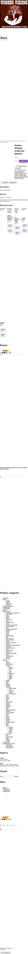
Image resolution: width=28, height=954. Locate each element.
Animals (8, 600)
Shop (5, 96)
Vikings (11, 692)
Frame (7, 699)
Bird (7, 683)
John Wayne (9, 603)
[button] (16, 776)
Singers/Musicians (10, 647)
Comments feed (6, 790)
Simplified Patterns (10, 722)
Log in (4, 787)
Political (8, 643)
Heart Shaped (9, 701)
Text (7, 735)
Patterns (5, 141)
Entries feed (6, 788)
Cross (7, 695)
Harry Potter (24, 176)
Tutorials (10, 88)
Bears (7, 615)
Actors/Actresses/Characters (12, 612)
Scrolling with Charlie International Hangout (17, 80)
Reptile (10, 677)
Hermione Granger (19, 178)
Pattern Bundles (6, 611)
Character (10, 141)
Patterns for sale (14, 100)
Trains (7, 654)
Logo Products (13, 108)
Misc (7, 637)
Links (6, 129)
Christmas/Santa (10, 622)
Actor (16, 171)
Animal (7, 665)
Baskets (8, 602)
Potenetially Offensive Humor (13, 645)
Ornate (7, 641)
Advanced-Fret (9, 664)
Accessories (9, 744)
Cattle (7, 621)
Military (8, 707)
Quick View (2, 335)
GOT (10, 689)
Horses (7, 634)
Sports (7, 726)
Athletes (8, 680)
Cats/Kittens (9, 619)
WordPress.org (6, 791)
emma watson (18, 176)
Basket (7, 681)
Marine (10, 676)
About (6, 47)
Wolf (10, 678)
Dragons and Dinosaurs (11, 629)
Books (4, 599)
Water (7, 738)
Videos (6, 55)
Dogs (7, 627)
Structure (8, 734)
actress (16, 175)
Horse (10, 674)
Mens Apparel (9, 747)
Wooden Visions (8, 31)
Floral (7, 633)
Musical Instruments (10, 709)
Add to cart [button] (3, 330)
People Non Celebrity (11, 642)
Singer (7, 723)
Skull (7, 724)
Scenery (8, 720)
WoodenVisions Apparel (8, 743)
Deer (10, 672)
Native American (10, 639)
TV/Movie (16, 141)
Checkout (11, 116)
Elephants (8, 630)
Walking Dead (12, 693)
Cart (8, 120)
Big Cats (8, 617)
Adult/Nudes (9, 614)
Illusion (7, 704)
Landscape (8, 705)
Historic (8, 703)
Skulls (7, 649)
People (16, 174)
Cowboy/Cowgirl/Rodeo (12, 625)
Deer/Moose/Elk (10, 626)
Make (6, 941)
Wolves (7, 657)
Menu (4, 38)
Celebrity (17, 172)
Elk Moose (11, 673)
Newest (5, 610)
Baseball (11, 727)
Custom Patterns (11, 51)
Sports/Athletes (9, 650)
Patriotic (8, 716)
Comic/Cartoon (12, 688)
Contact (7, 133)
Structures (8, 604)
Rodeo (10, 731)
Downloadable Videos (17, 112)
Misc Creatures (9, 638)
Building (8, 684)
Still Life (8, 652)
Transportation (9, 656)
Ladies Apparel (9, 746)
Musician (8, 711)
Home (6, 43)
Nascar (10, 730)
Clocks (7, 623)
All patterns (20, 171)
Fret (25, 172)
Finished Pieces (14, 104)
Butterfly (11, 668)
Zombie (8, 740)
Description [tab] (5, 182)
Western (8, 739)
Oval (7, 715)
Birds (7, 618)
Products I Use (10, 124)
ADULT (8, 662)
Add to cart (23, 161)
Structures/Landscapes (11, 653)
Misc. (7, 708)
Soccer (10, 732)
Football (11, 728)
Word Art (8, 658)
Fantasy (8, 631)
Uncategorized (6, 742)
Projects (10, 92)
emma (24, 175)
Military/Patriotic (10, 635)
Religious (8, 646)
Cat (10, 669)
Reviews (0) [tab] (13, 182)
